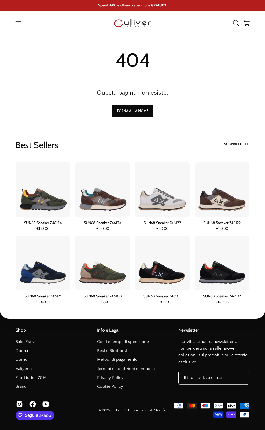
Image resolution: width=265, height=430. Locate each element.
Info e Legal (108, 330)
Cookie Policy (110, 386)
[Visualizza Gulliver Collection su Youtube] (45, 404)
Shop (21, 330)
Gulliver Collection (124, 410)
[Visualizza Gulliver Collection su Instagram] (19, 404)
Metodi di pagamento (117, 359)
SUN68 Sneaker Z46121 (43, 296)
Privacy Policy (110, 377)
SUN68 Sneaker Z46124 (43, 223)
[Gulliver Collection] (132, 23)
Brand (21, 386)
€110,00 (162, 229)
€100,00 (43, 302)
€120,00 (162, 302)
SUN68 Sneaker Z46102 (222, 296)
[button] (235, 23)
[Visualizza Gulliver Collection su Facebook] (32, 404)
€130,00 (42, 229)
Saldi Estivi (26, 341)
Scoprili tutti (236, 144)
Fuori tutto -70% (31, 377)
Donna (22, 350)
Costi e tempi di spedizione (123, 341)
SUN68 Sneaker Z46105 (162, 296)
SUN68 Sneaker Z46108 (103, 296)
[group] (132, 5)
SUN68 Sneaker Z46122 (162, 223)
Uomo (22, 359)
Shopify (159, 410)
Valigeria (24, 368)
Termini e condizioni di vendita (126, 368)
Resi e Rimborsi (112, 350)
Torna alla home (132, 111)
